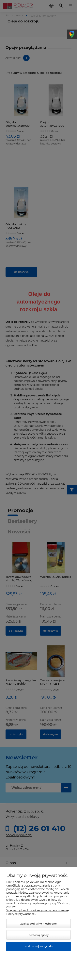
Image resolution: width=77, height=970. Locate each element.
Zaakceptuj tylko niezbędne (38, 923)
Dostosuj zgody (39, 935)
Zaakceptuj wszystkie (38, 946)
